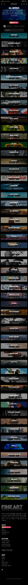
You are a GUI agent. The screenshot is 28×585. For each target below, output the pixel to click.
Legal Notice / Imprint (6, 565)
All (4, 26)
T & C (3, 560)
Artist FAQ (4, 530)
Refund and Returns (6, 546)
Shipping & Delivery (6, 544)
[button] (2, 4)
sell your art (21, 518)
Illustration (16, 26)
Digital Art (22, 26)
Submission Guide (5, 532)
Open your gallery (6, 527)
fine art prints (22, 515)
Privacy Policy (5, 562)
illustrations (18, 513)
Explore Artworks (6, 541)
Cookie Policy (5, 564)
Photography (9, 26)
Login (3, 529)
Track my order (5, 542)
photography (12, 513)
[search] (4, 4)
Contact (3, 558)
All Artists (4, 534)
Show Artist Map (14, 22)
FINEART (3, 557)
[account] (21, 4)
